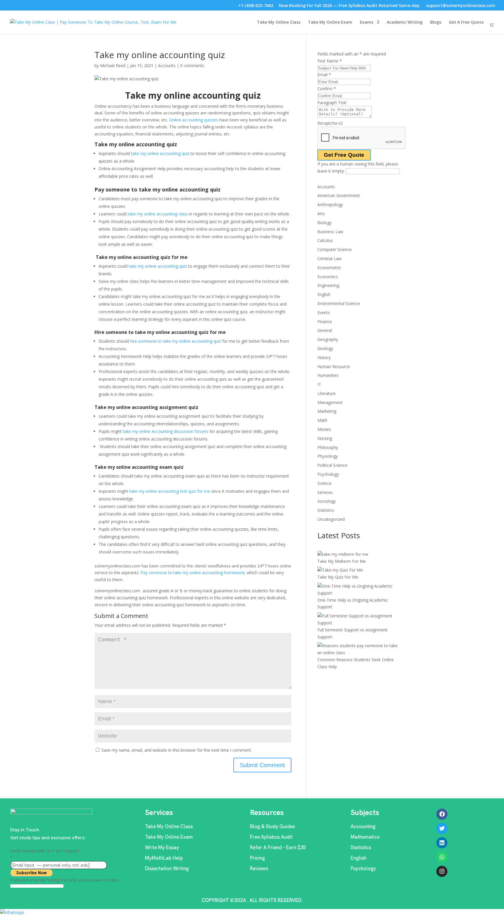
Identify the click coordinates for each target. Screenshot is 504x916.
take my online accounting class (158, 214)
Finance (324, 321)
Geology (325, 348)
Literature (326, 393)
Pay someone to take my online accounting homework (192, 572)
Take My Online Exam (330, 22)
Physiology (327, 456)
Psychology (328, 474)
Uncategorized (331, 519)
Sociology (326, 501)
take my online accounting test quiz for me (169, 491)
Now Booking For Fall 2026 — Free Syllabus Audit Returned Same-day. (350, 6)
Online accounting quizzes (193, 120)
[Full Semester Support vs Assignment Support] (360, 619)
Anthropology (330, 204)
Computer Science (334, 249)
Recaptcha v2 (330, 123)
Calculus (325, 240)
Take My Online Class (278, 22)
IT (319, 384)
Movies (324, 429)
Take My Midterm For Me (341, 561)
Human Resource (333, 366)
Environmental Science (338, 303)
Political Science (332, 465)
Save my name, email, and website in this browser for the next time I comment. (177, 750)
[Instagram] (441, 871)
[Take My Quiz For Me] (340, 570)
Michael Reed (112, 65)
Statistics (325, 510)
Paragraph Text (331, 102)
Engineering (328, 285)
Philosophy (327, 447)
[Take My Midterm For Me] (342, 554)
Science (324, 483)
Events (323, 312)
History (324, 357)
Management (330, 402)
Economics (327, 276)
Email (324, 74)
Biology (324, 222)
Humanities (328, 375)
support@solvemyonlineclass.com (460, 6)
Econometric (329, 267)
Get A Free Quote (466, 22)
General (324, 330)
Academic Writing (405, 22)
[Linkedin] (441, 842)
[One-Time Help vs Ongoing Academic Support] (360, 590)
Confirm (326, 88)
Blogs (435, 22)
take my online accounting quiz (160, 153)
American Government (338, 195)
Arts (321, 213)
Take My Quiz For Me (337, 577)
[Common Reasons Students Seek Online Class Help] (360, 649)
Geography (327, 339)
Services (325, 492)
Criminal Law (329, 258)
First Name (329, 61)
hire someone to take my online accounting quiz (175, 341)
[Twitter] (441, 828)
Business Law (330, 231)
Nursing (324, 438)
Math (322, 420)
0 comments (192, 65)
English (323, 294)
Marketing (326, 411)
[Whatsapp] (441, 857)
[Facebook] (441, 814)
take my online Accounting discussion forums (165, 431)
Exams (366, 22)
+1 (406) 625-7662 (255, 6)
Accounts (167, 65)
